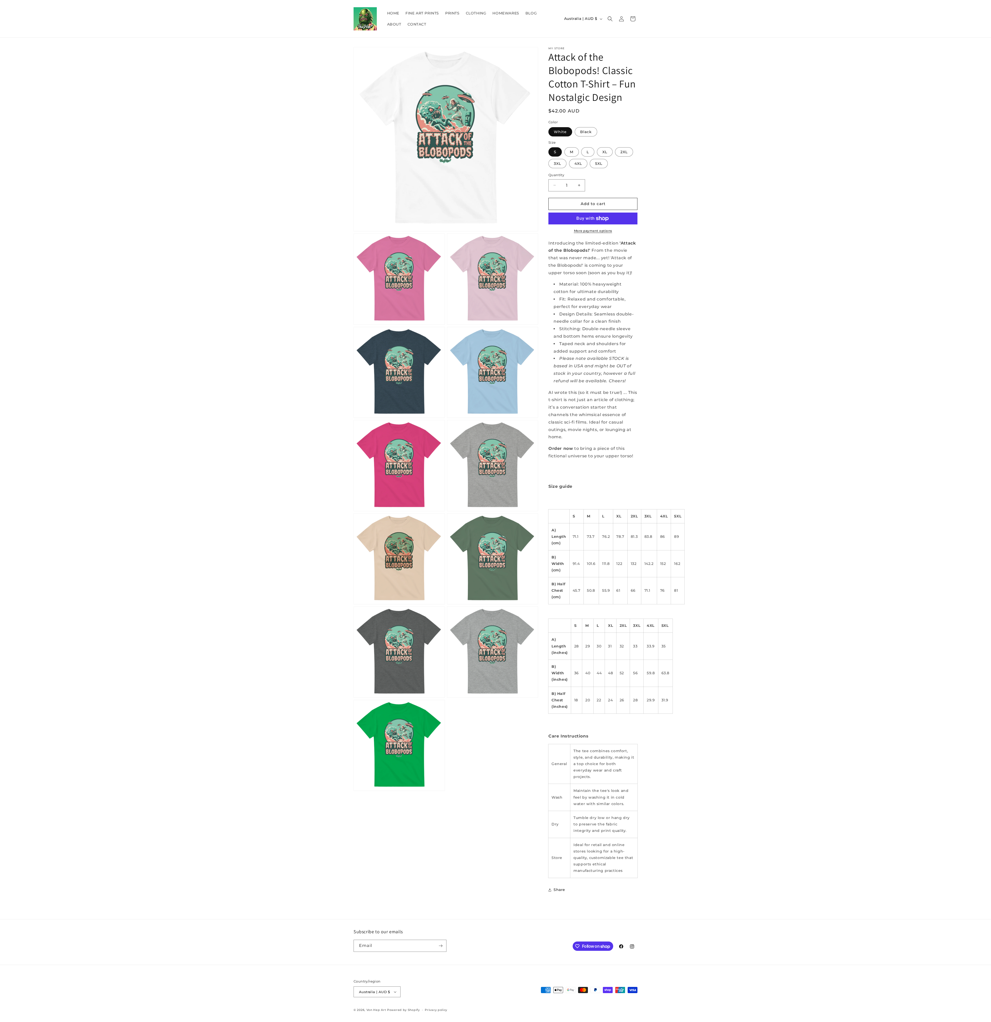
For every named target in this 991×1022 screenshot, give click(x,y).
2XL (624, 152)
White (560, 131)
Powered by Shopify (403, 1010)
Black (586, 131)
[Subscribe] (440, 946)
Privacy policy (436, 1010)
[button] (610, 19)
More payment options (593, 231)
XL (604, 152)
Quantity (556, 175)
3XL (557, 163)
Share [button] (559, 889)
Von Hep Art (376, 1010)
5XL (598, 163)
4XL (578, 163)
